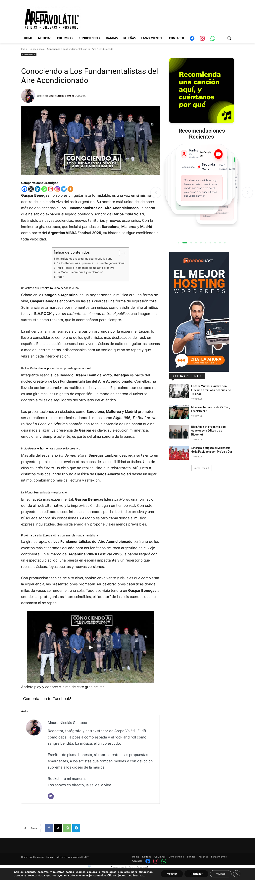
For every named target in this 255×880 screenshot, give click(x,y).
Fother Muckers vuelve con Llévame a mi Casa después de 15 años (211, 390)
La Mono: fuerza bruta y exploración (80, 272)
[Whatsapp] (44, 189)
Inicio (24, 49)
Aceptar (172, 874)
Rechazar (196, 874)
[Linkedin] (37, 189)
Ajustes (221, 874)
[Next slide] (247, 192)
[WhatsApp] (67, 828)
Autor (60, 276)
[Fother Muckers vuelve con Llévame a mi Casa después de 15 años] (179, 391)
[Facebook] (24, 189)
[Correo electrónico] (51, 796)
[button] (229, 38)
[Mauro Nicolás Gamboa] (29, 96)
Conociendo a (37, 49)
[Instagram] (57, 189)
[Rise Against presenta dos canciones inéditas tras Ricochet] (179, 432)
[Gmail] (51, 189)
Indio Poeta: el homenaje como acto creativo (85, 267)
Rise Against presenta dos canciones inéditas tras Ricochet (208, 430)
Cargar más (200, 468)
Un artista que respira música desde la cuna (84, 258)
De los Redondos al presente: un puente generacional (91, 263)
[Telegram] (64, 189)
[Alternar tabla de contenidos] (120, 253)
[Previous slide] (155, 192)
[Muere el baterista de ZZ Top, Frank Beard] (179, 412)
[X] (31, 189)
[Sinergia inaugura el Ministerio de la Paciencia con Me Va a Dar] (179, 453)
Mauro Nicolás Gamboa (61, 95)
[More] (70, 189)
